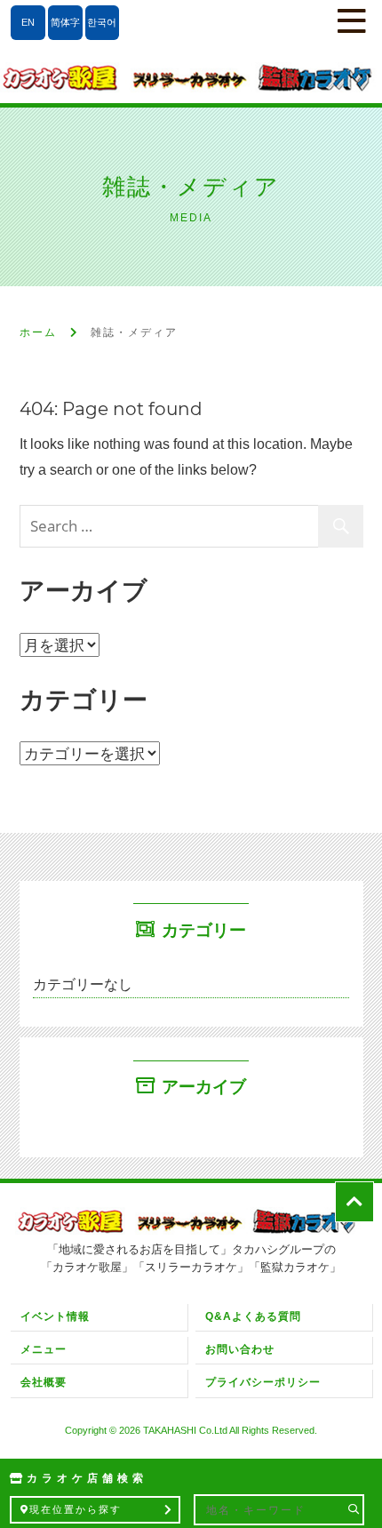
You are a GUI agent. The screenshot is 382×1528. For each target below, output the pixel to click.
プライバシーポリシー (263, 1382)
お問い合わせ (240, 1349)
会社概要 (43, 1382)
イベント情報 (55, 1316)
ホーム (38, 332)
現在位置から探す (75, 1509)
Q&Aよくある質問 (253, 1316)
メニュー (43, 1349)
